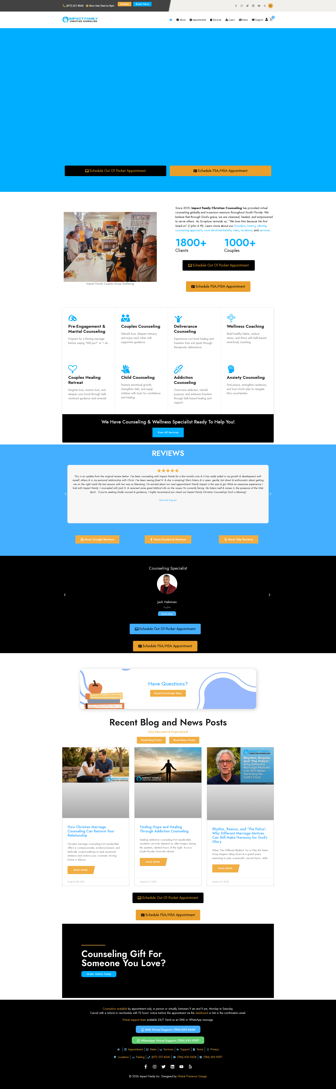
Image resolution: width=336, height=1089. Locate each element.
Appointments (199, 20)
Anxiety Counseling (246, 377)
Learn (232, 20)
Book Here (167, 614)
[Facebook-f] (235, 5)
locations (246, 230)
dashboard (201, 1013)
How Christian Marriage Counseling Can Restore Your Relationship (91, 831)
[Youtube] (259, 5)
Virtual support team (134, 1020)
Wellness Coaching (245, 326)
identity (261, 226)
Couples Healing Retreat (84, 379)
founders (240, 226)
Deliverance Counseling (185, 328)
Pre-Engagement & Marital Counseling (86, 328)
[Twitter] (247, 5)
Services (216, 20)
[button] (270, 5)
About (182, 20)
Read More (81, 869)
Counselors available (115, 1009)
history (251, 226)
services (265, 230)
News (244, 20)
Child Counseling (138, 377)
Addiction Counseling (185, 379)
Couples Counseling (140, 326)
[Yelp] (264, 5)
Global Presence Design (192, 1076)
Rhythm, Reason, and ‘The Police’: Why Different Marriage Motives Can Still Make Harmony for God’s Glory (239, 835)
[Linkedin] (253, 5)
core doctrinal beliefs (217, 230)
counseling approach (188, 230)
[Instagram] (241, 5)
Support (258, 20)
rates (236, 230)
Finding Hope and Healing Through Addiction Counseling (164, 829)
